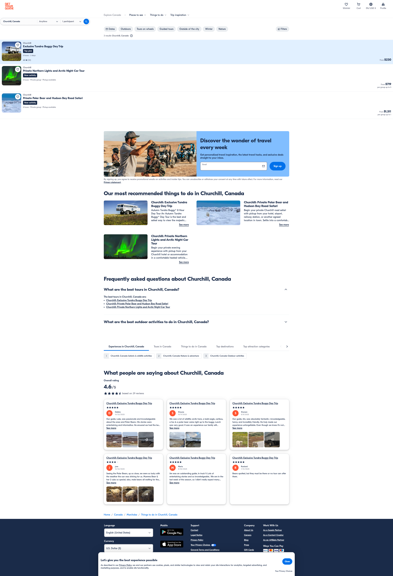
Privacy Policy (197, 540)
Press (246, 545)
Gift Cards (249, 550)
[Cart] (358, 4)
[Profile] (383, 4)
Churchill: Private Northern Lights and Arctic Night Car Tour (138, 307)
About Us (248, 530)
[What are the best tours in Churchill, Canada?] (285, 289)
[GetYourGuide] (9, 6)
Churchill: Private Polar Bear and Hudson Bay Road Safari (137, 303)
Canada (118, 514)
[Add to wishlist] (18, 45)
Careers (247, 535)
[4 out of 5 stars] (133, 462)
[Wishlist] (346, 4)
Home (107, 514)
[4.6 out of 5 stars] (113, 393)
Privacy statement (112, 182)
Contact (194, 530)
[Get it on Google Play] (171, 532)
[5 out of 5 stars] (133, 407)
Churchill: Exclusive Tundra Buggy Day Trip (129, 300)
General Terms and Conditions (205, 550)
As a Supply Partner (272, 530)
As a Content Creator (273, 535)
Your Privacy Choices (201, 545)
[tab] (126, 346)
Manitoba (132, 514)
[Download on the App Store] (171, 544)
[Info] (131, 36)
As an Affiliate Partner (273, 540)
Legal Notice (196, 535)
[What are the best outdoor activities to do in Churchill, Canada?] (285, 321)
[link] (196, 52)
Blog (246, 540)
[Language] (370, 4)
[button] (196, 52)
